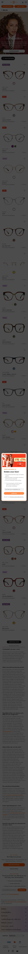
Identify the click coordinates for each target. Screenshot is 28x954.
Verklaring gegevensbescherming (16, 496)
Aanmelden (14, 493)
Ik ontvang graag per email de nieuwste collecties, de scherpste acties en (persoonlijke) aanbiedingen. (14, 485)
